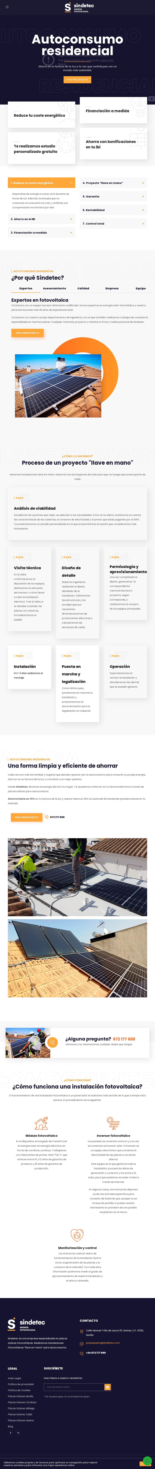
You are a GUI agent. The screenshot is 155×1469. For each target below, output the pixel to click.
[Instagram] (18, 1433)
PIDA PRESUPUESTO (77, 79)
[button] (27, 333)
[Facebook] (10, 1433)
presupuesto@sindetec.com (103, 1343)
